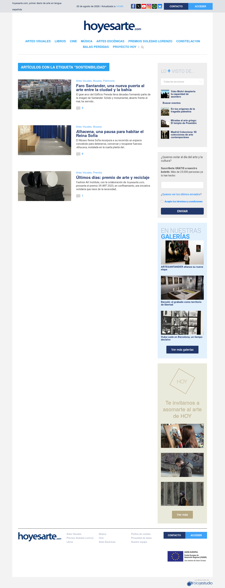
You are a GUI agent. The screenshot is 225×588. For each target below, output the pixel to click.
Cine (101, 537)
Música (102, 534)
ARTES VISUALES (38, 41)
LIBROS (60, 41)
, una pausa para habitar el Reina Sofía (110, 133)
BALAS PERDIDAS (96, 47)
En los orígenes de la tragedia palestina (183, 110)
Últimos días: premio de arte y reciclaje (112, 177)
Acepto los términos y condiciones (184, 201)
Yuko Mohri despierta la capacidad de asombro (183, 94)
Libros (70, 541)
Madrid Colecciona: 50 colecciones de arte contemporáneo (184, 134)
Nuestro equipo (139, 541)
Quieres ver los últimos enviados (181, 194)
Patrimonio (109, 80)
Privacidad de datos (141, 537)
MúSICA (86, 41)
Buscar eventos (172, 102)
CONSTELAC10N (188, 41)
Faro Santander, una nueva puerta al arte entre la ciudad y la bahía (110, 87)
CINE (73, 41)
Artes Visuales (84, 80)
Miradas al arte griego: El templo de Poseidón (184, 121)
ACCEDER (200, 6)
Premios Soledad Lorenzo (80, 537)
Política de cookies (141, 534)
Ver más (182, 514)
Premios (97, 172)
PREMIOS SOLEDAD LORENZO (150, 41)
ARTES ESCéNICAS (110, 41)
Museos (97, 80)
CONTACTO (176, 6)
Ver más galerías (182, 349)
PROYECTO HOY (124, 47)
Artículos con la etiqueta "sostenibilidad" (63, 67)
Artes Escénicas (107, 541)
